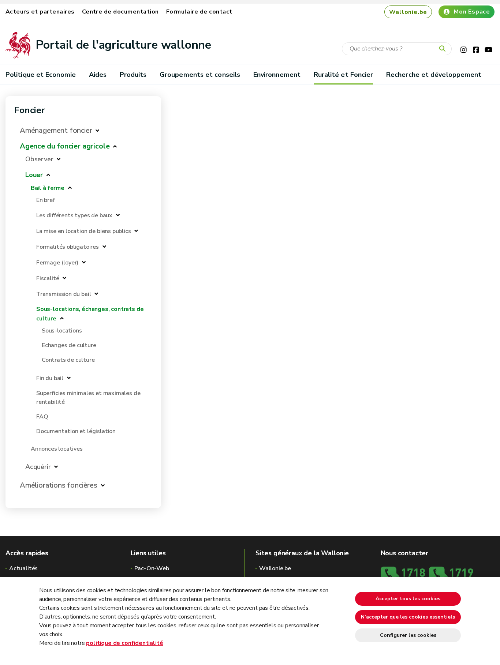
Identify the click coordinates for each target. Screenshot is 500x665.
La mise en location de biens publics (83, 231)
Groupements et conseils (200, 74)
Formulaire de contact (199, 12)
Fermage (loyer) (57, 263)
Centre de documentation (120, 12)
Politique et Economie (40, 74)
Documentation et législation (76, 431)
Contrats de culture (68, 360)
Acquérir (38, 466)
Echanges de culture (69, 345)
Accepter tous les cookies (408, 598)
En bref (45, 200)
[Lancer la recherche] (444, 49)
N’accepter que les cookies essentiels (408, 616)
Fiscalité (47, 278)
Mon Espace (472, 12)
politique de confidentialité (124, 643)
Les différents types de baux (74, 215)
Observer (39, 159)
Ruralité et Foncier (343, 74)
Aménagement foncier (56, 130)
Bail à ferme (47, 188)
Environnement (277, 74)
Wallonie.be (408, 12)
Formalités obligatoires (67, 247)
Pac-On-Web (151, 568)
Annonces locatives (57, 449)
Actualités (23, 568)
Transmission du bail (63, 294)
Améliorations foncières (58, 485)
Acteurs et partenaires (40, 12)
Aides (98, 74)
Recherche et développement (433, 74)
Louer (34, 174)
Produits (133, 74)
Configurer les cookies (408, 635)
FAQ (42, 417)
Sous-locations (62, 331)
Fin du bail (49, 378)
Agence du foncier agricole (64, 146)
